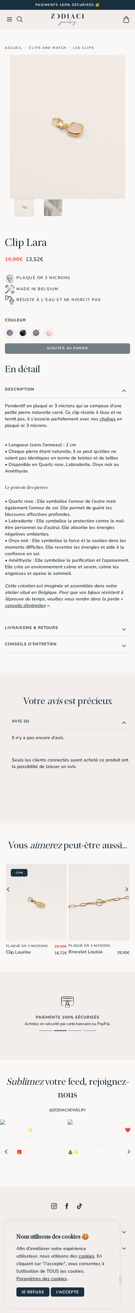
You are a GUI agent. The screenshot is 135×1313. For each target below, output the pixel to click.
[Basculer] (124, 390)
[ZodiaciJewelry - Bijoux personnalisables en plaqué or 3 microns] (67, 20)
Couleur (15, 320)
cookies (86, 1256)
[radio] (10, 333)
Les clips (83, 48)
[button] (9, 20)
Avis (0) (20, 721)
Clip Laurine (18, 952)
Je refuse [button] (33, 1292)
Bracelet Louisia (85, 952)
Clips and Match (48, 48)
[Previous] (20, 126)
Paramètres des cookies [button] (41, 1279)
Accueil (14, 48)
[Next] (115, 126)
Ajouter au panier (67, 348)
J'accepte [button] (67, 1292)
